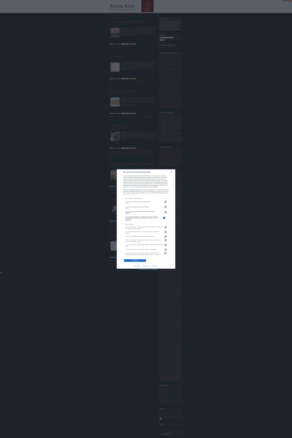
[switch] (165, 202)
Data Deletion (137, 265)
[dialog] (146, 219)
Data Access (146, 265)
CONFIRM (135, 260)
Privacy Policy (154, 265)
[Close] (172, 172)
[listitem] (146, 198)
